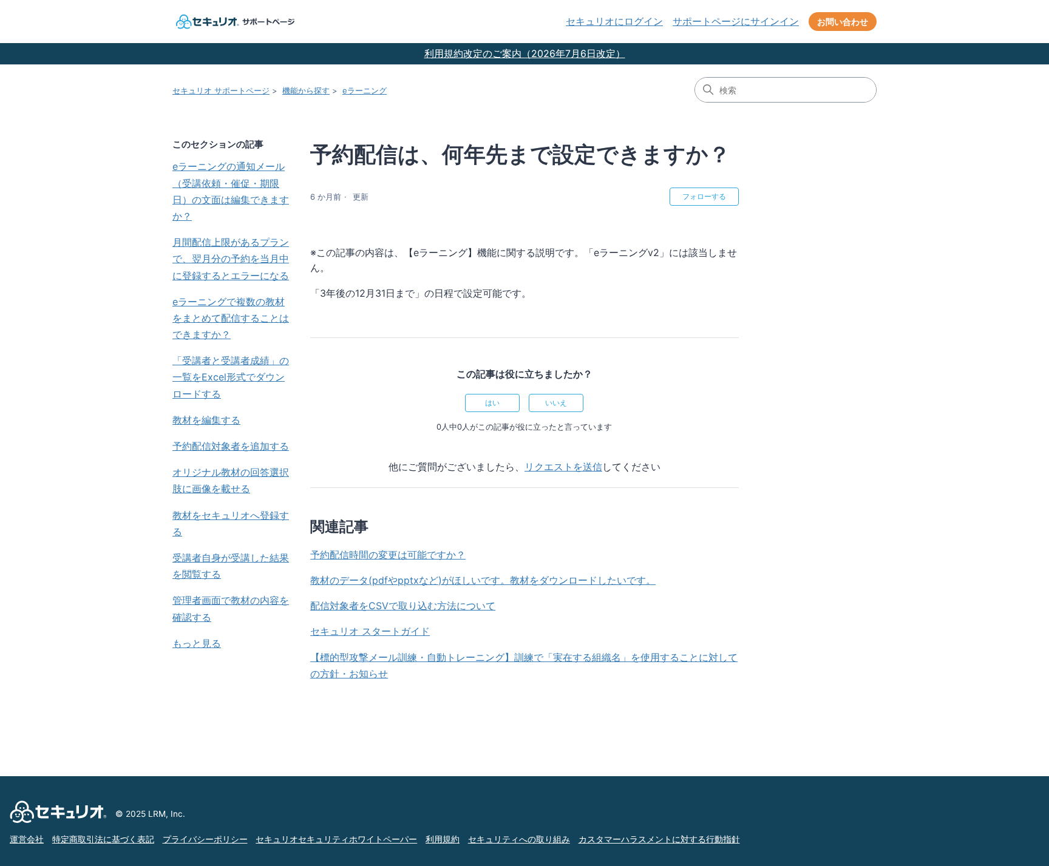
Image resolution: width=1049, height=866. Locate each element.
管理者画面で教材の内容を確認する (230, 608)
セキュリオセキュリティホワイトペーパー (336, 839)
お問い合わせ (842, 21)
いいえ (556, 402)
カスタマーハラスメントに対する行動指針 (659, 839)
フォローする (704, 196)
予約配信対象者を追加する (230, 446)
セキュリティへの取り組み (519, 839)
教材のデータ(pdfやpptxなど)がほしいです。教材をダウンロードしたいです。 (483, 580)
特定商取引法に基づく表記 (103, 839)
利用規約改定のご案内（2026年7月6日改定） (524, 53)
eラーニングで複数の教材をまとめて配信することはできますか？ (230, 318)
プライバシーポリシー (205, 839)
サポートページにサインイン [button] (736, 21)
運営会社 (27, 839)
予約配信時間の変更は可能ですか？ (388, 555)
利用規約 (443, 839)
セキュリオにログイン (614, 21)
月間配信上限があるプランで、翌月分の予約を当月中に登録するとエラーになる (230, 258)
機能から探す (306, 90)
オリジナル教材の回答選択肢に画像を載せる (230, 480)
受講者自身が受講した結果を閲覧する (230, 566)
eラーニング (364, 90)
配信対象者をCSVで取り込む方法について (402, 606)
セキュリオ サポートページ (221, 90)
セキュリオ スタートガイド (370, 631)
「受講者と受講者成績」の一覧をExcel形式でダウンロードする (230, 376)
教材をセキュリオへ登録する (230, 523)
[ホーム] (233, 21)
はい (492, 402)
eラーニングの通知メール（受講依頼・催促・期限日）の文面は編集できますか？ (230, 191)
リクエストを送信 (563, 467)
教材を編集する (206, 420)
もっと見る (196, 643)
